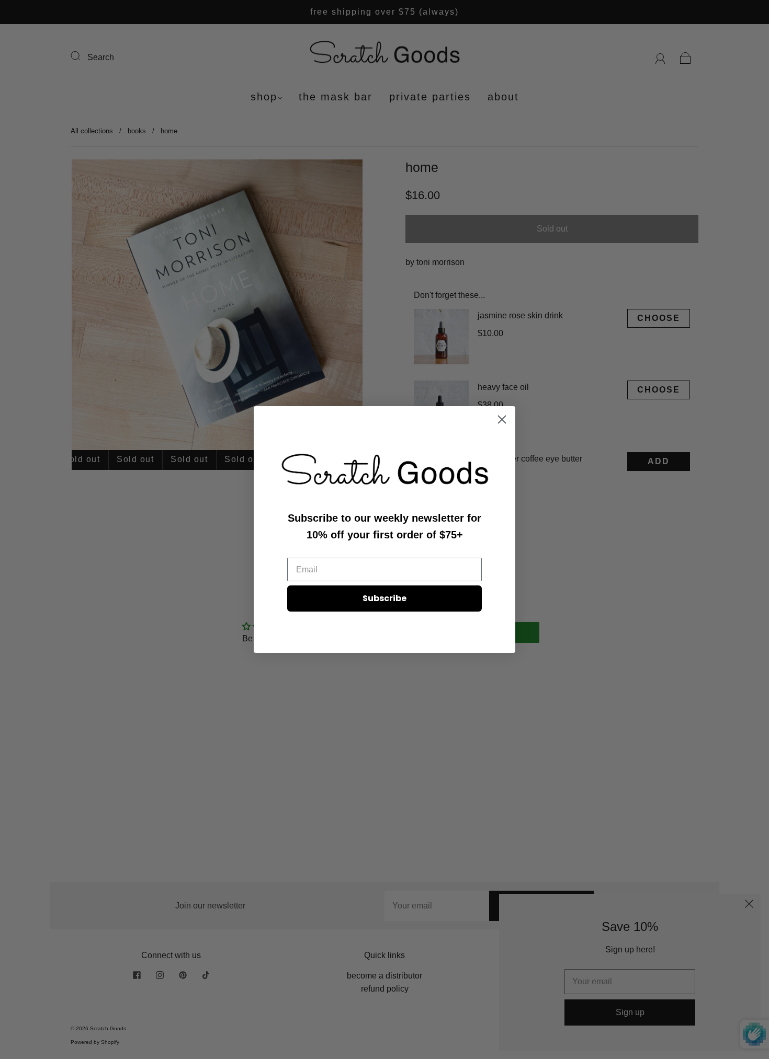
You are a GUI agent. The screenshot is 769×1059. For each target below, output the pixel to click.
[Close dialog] (502, 419)
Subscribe (384, 598)
